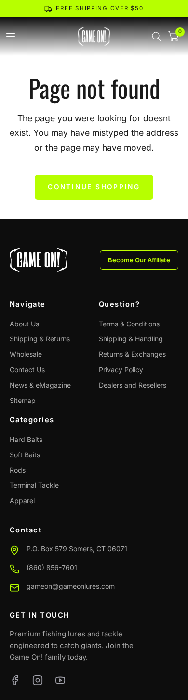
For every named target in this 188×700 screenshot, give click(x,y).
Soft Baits (25, 455)
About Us (24, 324)
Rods (18, 470)
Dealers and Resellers (132, 385)
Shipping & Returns (40, 339)
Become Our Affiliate (139, 260)
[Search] (156, 36)
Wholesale (26, 354)
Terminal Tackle (34, 485)
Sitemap (23, 400)
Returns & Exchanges (132, 354)
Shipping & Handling (131, 339)
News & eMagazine (40, 385)
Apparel (22, 500)
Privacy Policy (121, 369)
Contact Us (27, 369)
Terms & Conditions (129, 324)
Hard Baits (26, 439)
